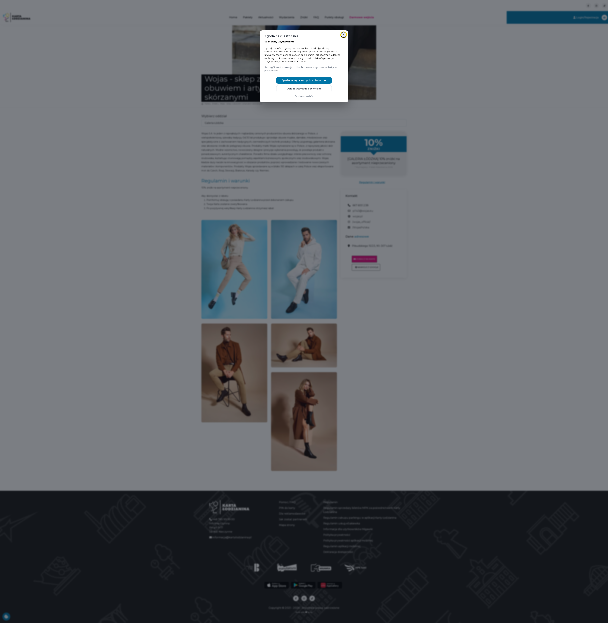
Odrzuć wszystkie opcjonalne (304, 88)
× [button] (343, 35)
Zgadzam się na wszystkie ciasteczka (304, 80)
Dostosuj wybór (304, 96)
